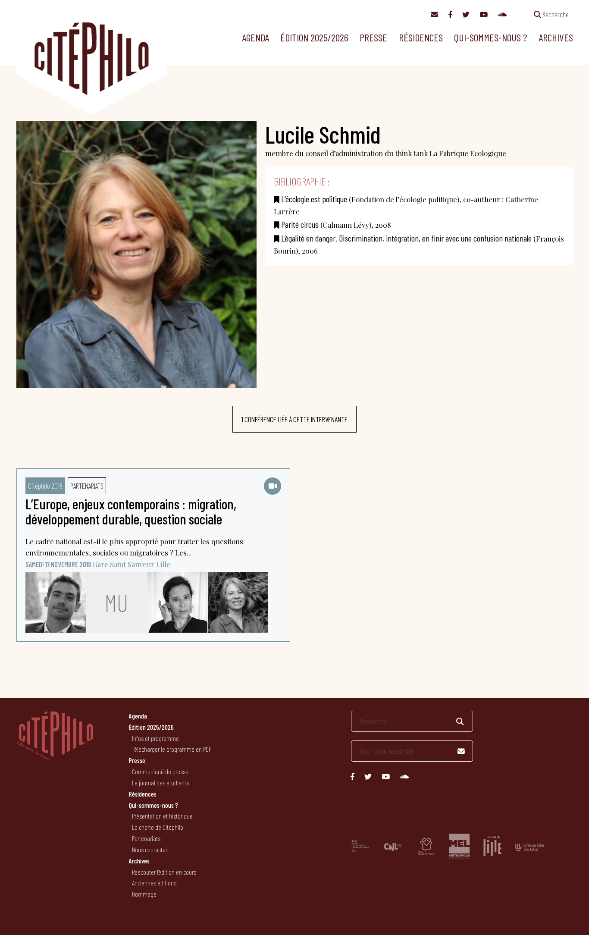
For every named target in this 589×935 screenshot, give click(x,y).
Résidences (421, 37)
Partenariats (86, 485)
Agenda (255, 37)
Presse (373, 37)
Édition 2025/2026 (314, 37)
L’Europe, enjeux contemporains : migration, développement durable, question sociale (130, 511)
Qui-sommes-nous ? (490, 37)
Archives (556, 37)
